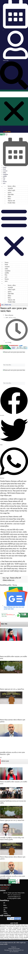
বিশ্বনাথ (4, 167)
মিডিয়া (9, 197)
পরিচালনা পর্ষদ (11, 201)
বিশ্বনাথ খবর (8, 305)
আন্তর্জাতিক (5, 174)
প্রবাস (4, 183)
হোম (2, 305)
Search (26, 90)
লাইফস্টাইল (11, 195)
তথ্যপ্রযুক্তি (10, 188)
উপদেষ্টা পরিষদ (11, 203)
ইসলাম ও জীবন (12, 186)
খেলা (4, 180)
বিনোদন (5, 182)
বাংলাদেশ (5, 171)
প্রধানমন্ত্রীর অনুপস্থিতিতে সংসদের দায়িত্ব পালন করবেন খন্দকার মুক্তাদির (12, 839)
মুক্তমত (9, 192)
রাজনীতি (5, 176)
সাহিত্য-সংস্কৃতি (11, 190)
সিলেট (4, 169)
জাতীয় (4, 173)
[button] (14, 75)
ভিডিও (9, 199)
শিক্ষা (4, 178)
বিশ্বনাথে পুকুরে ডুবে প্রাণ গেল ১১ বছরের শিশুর (12, 689)
